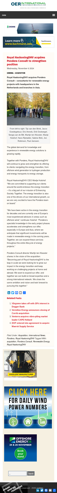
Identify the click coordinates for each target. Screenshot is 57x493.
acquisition (11, 341)
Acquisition (23, 335)
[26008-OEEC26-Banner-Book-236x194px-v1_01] (20, 461)
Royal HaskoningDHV (24, 338)
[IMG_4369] (28, 35)
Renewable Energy (41, 341)
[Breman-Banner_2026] (20, 380)
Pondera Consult (24, 341)
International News (37, 335)
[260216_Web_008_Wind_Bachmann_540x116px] (28, 47)
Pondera (10, 338)
